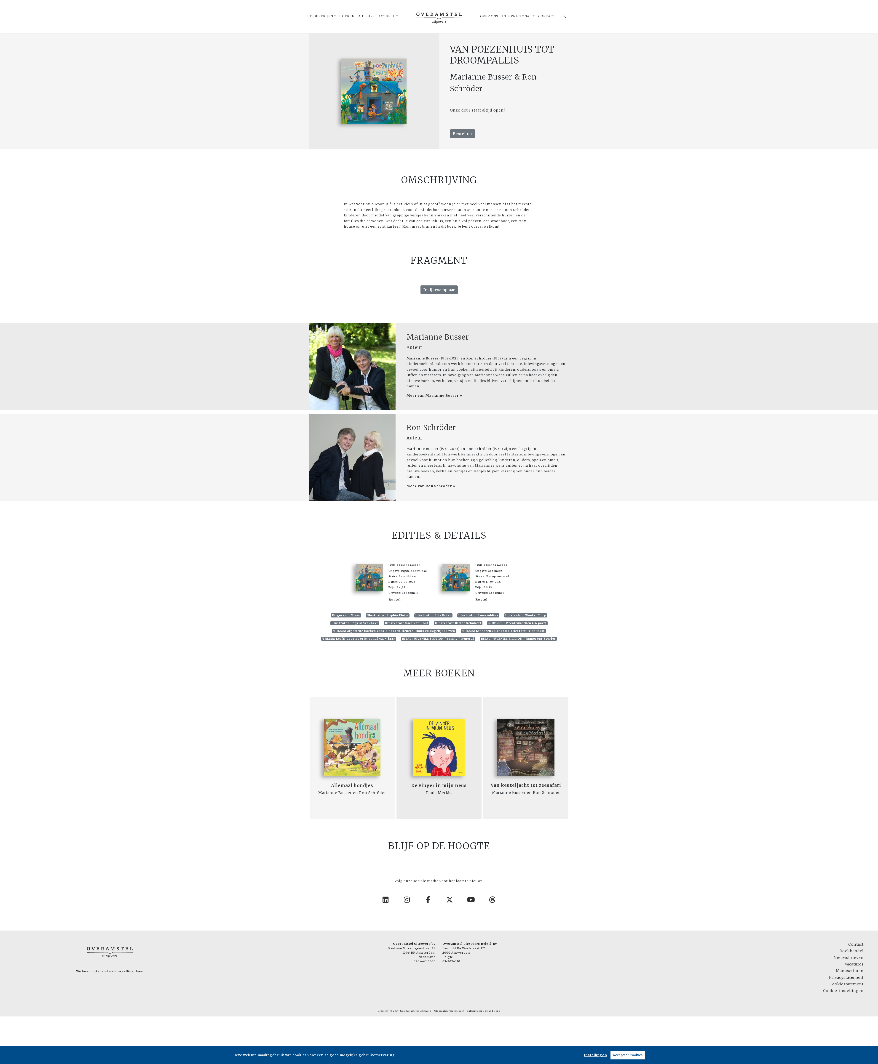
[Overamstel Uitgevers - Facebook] (428, 899)
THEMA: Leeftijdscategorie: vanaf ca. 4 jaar (358, 638)
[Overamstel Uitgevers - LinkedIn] (386, 899)
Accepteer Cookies (627, 1055)
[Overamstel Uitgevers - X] (450, 899)
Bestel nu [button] (462, 133)
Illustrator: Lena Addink (478, 615)
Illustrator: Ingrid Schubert (355, 623)
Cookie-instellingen (843, 990)
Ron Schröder (431, 427)
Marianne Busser (438, 337)
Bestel (394, 600)
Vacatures (854, 964)
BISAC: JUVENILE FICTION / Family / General (438, 638)
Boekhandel (852, 951)
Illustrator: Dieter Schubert (458, 623)
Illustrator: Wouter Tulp (525, 615)
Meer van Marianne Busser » (434, 396)
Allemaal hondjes (352, 785)
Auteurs (366, 16)
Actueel (386, 16)
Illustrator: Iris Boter (433, 615)
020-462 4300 (425, 961)
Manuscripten (850, 970)
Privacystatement (846, 977)
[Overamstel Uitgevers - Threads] (492, 899)
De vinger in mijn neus (439, 785)
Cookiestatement (847, 984)
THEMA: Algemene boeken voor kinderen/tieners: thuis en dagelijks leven (394, 631)
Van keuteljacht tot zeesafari (526, 785)
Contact (546, 16)
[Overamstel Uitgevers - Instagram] (407, 899)
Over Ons (489, 16)
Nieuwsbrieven (849, 957)
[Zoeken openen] (564, 16)
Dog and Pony (491, 1011)
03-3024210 (451, 961)
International (517, 16)
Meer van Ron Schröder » (431, 486)
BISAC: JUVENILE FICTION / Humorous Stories (518, 638)
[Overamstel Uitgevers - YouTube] (471, 899)
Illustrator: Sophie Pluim (387, 615)
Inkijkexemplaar (439, 289)
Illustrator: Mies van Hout (406, 623)
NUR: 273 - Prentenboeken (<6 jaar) (517, 623)
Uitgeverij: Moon (346, 615)
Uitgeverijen (320, 16)
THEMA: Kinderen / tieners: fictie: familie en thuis (503, 631)
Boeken (346, 16)
